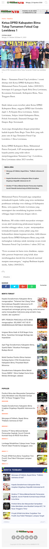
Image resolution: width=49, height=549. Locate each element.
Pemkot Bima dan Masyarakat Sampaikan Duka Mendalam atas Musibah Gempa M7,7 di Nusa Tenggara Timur (18, 395)
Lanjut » (43, 522)
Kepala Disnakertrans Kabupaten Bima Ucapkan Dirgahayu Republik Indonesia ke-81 (18, 408)
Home (4, 18)
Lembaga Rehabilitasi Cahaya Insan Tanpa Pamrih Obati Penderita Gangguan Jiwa (18, 444)
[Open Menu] (3, 2)
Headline (10, 18)
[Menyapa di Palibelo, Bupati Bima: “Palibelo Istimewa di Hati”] (42, 422)
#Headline (6, 277)
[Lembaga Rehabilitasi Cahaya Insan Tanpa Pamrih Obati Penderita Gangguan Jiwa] (42, 447)
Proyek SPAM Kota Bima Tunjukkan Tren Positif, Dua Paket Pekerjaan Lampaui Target (18, 458)
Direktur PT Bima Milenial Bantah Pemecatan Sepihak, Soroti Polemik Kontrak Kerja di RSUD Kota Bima (16, 433)
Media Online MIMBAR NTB (30, 544)
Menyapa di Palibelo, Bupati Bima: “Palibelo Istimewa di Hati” (15, 419)
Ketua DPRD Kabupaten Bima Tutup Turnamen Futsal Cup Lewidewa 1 (21, 26)
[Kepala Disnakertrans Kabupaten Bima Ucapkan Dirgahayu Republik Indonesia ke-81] (42, 410)
